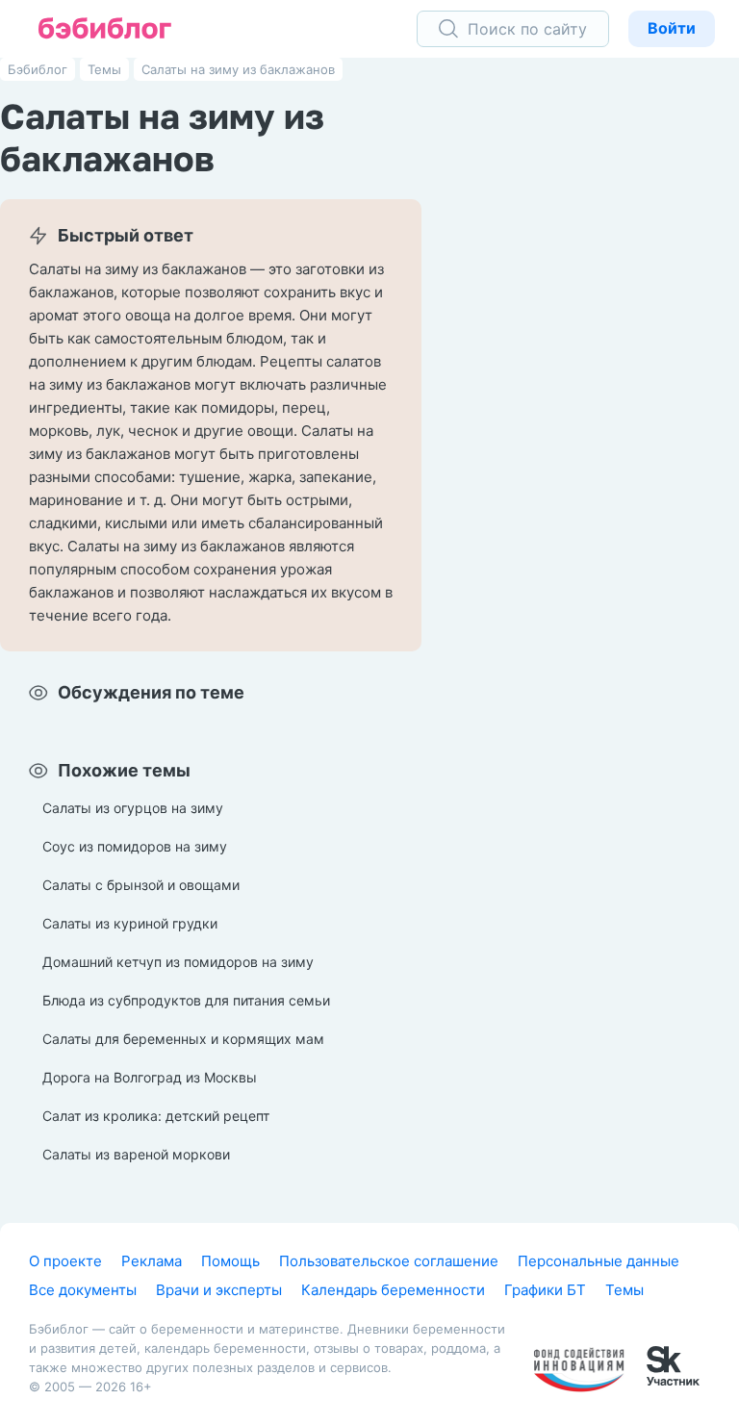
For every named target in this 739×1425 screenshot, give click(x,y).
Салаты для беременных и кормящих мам (183, 1039)
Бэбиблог (37, 69)
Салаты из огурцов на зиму (132, 808)
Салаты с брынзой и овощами (141, 885)
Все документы (83, 1290)
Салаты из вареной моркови (136, 1154)
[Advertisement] (594, 356)
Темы (104, 69)
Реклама (151, 1261)
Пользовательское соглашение (388, 1261)
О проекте (65, 1261)
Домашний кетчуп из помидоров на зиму (178, 962)
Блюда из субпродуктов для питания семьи (186, 1000)
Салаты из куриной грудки (129, 923)
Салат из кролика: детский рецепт (155, 1115)
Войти (672, 28)
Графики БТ (545, 1290)
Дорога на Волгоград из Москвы (149, 1077)
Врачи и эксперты (219, 1290)
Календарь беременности (393, 1290)
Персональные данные (598, 1261)
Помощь (230, 1261)
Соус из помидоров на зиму (134, 846)
